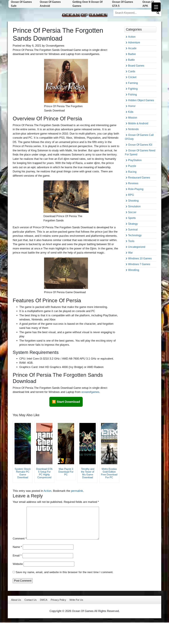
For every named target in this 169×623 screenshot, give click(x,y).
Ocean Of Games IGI (140, 144)
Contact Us (30, 599)
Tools (131, 241)
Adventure (134, 42)
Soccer (132, 212)
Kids (130, 111)
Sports (132, 218)
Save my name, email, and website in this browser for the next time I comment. (64, 572)
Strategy (133, 223)
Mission (132, 117)
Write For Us (76, 599)
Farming (133, 83)
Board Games (136, 65)
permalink (77, 490)
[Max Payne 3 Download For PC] (66, 443)
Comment (20, 538)
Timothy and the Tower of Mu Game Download (87, 473)
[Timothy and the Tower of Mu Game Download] (87, 443)
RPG (131, 194)
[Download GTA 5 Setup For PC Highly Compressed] (44, 443)
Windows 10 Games (140, 258)
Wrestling (133, 270)
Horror (131, 106)
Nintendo (133, 129)
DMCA (43, 599)
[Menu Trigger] (156, 7)
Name (17, 547)
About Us (16, 599)
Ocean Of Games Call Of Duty (139, 137)
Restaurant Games (139, 177)
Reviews (133, 183)
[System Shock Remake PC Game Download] (23, 443)
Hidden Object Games (141, 100)
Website (18, 564)
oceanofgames (90, 392)
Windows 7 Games (139, 264)
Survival (133, 229)
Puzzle (132, 166)
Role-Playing (135, 189)
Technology (135, 235)
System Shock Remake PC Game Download (23, 473)
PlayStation (135, 160)
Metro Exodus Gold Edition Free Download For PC (109, 473)
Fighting (133, 88)
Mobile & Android (138, 123)
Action (47, 490)
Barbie (132, 54)
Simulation (134, 206)
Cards (131, 71)
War (130, 252)
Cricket (132, 77)
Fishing (132, 94)
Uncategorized (136, 246)
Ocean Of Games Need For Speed (140, 152)
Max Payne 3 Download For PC (65, 471)
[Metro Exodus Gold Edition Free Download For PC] (109, 443)
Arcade (132, 48)
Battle (131, 59)
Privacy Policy (58, 599)
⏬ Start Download (66, 401)
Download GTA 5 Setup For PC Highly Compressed (44, 473)
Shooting (133, 200)
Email (17, 555)
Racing (132, 171)
